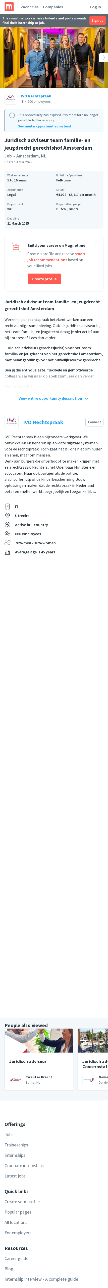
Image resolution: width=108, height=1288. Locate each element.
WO (10, 209)
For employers (18, 1233)
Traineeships (16, 1145)
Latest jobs (15, 1176)
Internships (15, 1155)
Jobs (9, 1134)
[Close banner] (96, 243)
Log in (95, 6)
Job (8, 156)
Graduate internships (24, 1165)
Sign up (97, 20)
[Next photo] (97, 57)
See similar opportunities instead (44, 126)
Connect (94, 422)
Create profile (44, 278)
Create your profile (22, 1201)
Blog (9, 1269)
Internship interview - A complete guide (41, 1279)
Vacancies (29, 6)
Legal (11, 194)
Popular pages (18, 1212)
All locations (16, 1222)
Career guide (16, 1258)
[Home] (9, 7)
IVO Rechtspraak (36, 95)
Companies (53, 6)
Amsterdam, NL (31, 156)
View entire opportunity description (50, 398)
